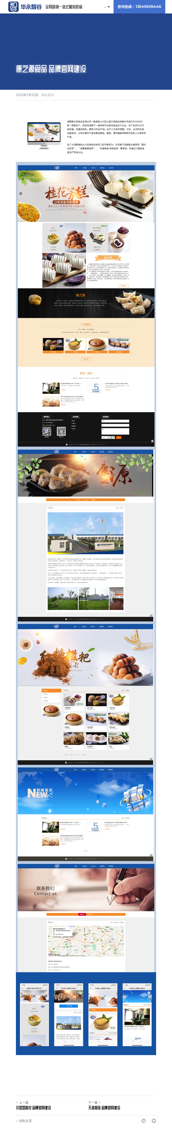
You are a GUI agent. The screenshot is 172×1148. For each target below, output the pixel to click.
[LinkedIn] (143, 1121)
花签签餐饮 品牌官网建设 (33, 1108)
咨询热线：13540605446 (139, 6)
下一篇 (93, 1102)
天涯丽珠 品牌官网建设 (104, 1108)
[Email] (154, 1121)
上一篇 (23, 1102)
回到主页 (25, 1121)
